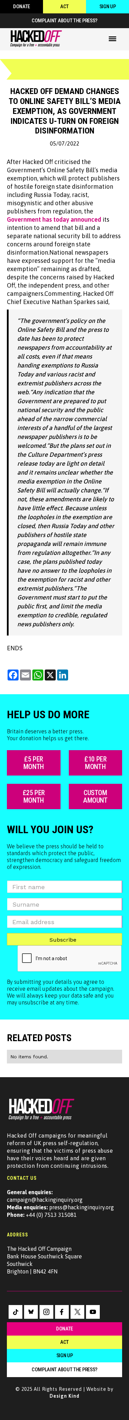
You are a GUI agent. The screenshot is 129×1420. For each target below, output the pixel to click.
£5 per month (33, 763)
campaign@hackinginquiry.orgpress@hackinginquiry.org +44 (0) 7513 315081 (60, 1203)
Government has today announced (54, 219)
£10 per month (95, 763)
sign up (64, 1355)
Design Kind (64, 1396)
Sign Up (107, 6)
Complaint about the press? (64, 21)
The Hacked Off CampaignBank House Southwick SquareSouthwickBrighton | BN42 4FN (44, 1260)
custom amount (95, 796)
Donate (21, 6)
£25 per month (34, 796)
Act (64, 6)
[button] (112, 38)
